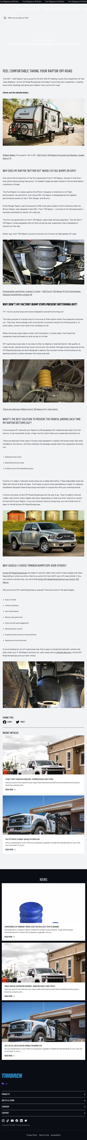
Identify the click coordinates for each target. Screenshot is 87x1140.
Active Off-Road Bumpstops (43, 41)
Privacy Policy (32, 1135)
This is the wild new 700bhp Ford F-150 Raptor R (24, 409)
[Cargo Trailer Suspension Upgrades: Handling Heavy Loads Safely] (43, 754)
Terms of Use (44, 1135)
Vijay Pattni (53, 409)
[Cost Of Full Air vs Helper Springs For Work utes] (43, 815)
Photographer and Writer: (21, 291)
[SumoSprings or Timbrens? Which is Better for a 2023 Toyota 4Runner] (43, 903)
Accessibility (56, 1135)
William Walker (9, 155)
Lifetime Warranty (63, 652)
